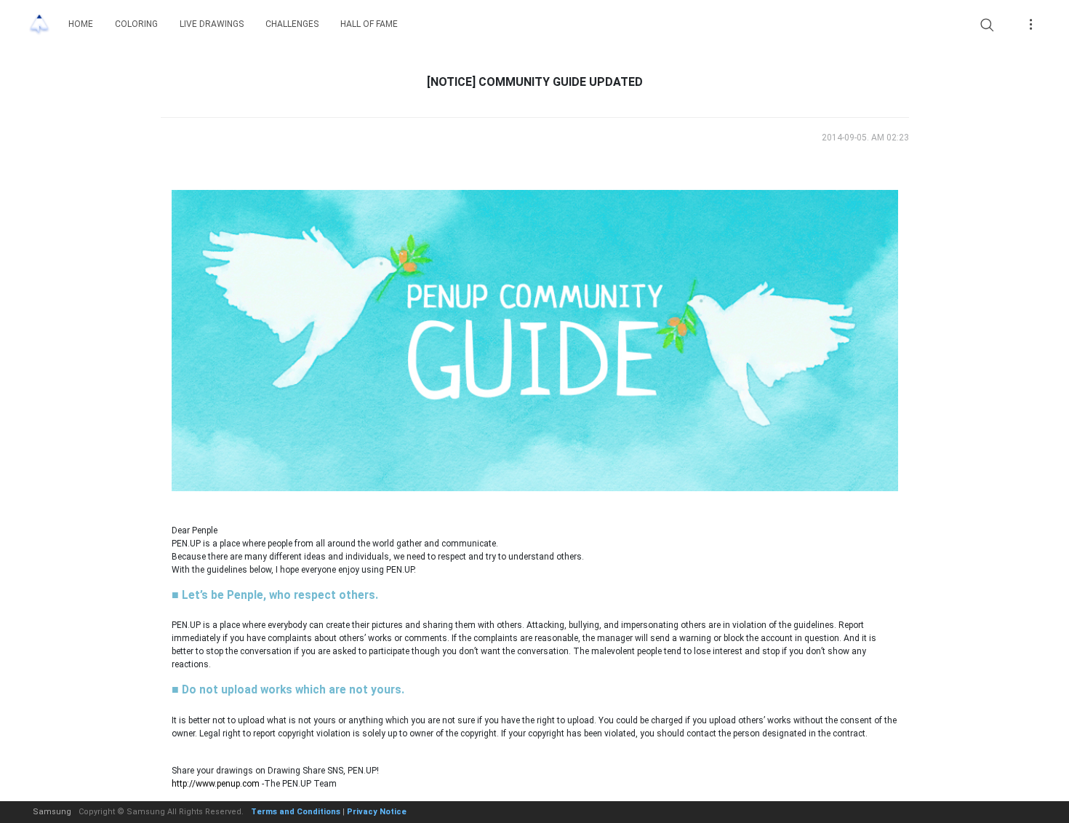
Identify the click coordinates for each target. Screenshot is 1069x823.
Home (80, 24)
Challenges (292, 24)
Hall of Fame (369, 24)
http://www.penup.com (216, 784)
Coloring (136, 24)
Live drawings (212, 24)
